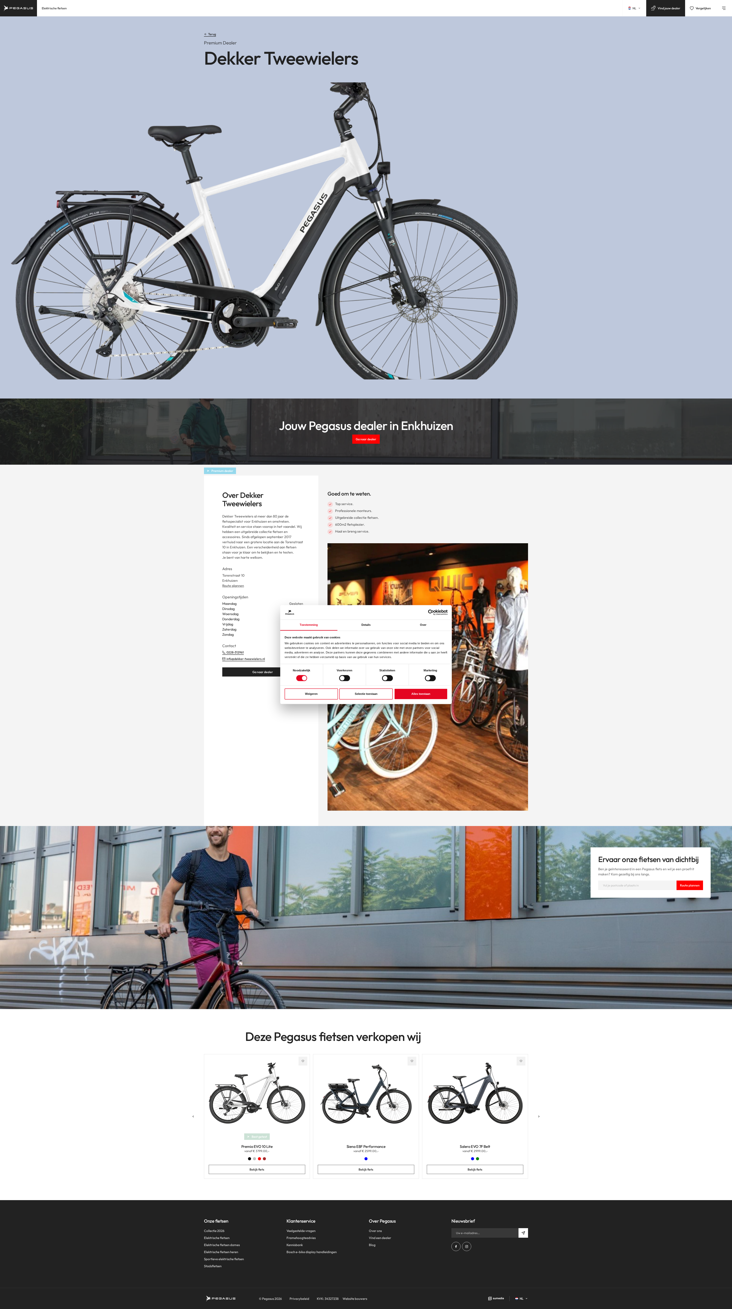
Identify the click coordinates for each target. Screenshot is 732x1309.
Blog (372, 1245)
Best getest (259, 1137)
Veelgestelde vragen (301, 1231)
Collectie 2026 (214, 1231)
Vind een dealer (380, 1238)
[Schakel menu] (724, 8)
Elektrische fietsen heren (221, 1252)
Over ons (375, 1231)
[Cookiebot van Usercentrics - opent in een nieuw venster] (431, 612)
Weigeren (311, 694)
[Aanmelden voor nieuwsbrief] (523, 1233)
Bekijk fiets (257, 1169)
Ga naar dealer (366, 439)
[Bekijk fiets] (257, 1096)
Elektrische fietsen (54, 8)
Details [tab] (366, 625)
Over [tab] (423, 625)
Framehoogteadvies (301, 1238)
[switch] (344, 678)
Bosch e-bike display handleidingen (312, 1252)
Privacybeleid (299, 1299)
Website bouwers (355, 1299)
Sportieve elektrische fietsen (224, 1259)
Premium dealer (222, 471)
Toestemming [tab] (309, 625)
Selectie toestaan (366, 694)
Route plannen (233, 585)
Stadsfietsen (213, 1266)
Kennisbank (295, 1245)
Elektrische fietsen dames (222, 1245)
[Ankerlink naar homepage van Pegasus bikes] (18, 8)
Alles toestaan (420, 694)
